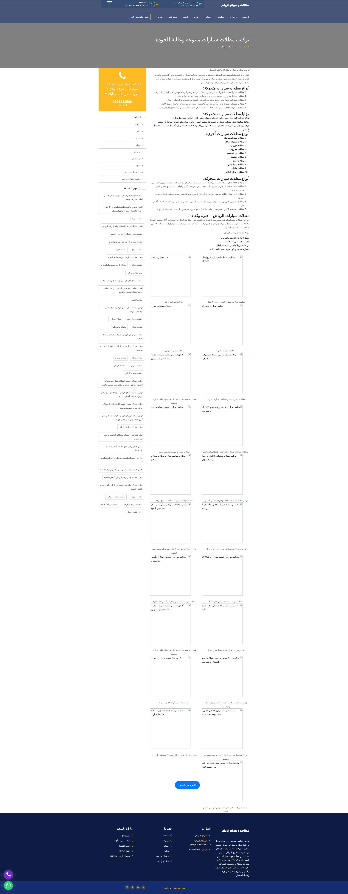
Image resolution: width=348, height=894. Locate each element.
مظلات (221, 17)
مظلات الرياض (119, 365)
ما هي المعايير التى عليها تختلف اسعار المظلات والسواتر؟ (124, 448)
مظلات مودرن (120, 358)
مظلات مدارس (137, 365)
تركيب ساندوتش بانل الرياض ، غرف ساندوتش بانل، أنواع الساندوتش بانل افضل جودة (122, 418)
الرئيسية (245, 17)
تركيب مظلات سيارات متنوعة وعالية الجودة (125, 257)
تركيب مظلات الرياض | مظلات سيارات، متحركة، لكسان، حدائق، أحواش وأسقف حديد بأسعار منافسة (122, 383)
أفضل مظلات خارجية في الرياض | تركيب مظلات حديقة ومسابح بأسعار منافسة (123, 290)
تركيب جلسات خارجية (131, 179)
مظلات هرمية (137, 218)
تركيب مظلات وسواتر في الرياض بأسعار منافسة (123, 477)
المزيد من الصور (187, 785)
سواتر (208, 17)
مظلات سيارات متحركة (133, 504)
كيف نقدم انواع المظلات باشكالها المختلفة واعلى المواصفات (123, 437)
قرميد (185, 17)
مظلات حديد (121, 249)
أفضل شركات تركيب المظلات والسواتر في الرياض (122, 226)
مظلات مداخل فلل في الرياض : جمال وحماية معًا (123, 280)
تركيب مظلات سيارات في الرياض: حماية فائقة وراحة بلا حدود (121, 348)
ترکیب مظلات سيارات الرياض (131, 427)
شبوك (138, 165)
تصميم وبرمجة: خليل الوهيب (174, 888)
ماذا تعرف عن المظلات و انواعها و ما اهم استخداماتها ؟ (122, 460)
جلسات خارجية (162, 856)
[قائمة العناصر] (105, 1)
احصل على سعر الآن (140, 17)
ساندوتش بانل (163, 861)
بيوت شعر (173, 17)
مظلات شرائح (137, 327)
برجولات (233, 17)
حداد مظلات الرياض (135, 273)
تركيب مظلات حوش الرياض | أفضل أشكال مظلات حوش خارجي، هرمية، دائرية (122, 406)
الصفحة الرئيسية (241, 47)
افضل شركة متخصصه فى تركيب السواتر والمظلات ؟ (121, 470)
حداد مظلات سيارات (135, 512)
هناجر (196, 17)
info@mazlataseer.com (200, 844)
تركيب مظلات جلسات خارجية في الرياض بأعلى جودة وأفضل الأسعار (121, 487)
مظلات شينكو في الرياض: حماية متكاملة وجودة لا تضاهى (123, 337)
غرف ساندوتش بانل (132, 172)
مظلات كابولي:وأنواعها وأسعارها (113, 265)
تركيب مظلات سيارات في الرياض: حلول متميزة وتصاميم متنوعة (124, 309)
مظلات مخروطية (119, 327)
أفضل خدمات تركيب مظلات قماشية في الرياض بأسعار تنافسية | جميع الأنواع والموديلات (124, 209)
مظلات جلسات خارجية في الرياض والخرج (126, 242)
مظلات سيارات (137, 497)
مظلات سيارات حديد (134, 319)
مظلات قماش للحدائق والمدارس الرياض (127, 234)
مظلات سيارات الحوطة (109, 504)
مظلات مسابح (137, 249)
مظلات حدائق (115, 319)
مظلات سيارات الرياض (116, 497)
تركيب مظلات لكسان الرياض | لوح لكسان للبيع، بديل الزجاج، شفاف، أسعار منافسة (122, 394)
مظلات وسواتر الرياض (134, 373)
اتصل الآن (122, 105)
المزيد (160, 17)
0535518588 (194, 849)
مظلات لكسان (137, 300)
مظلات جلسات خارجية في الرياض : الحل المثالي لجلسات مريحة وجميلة (123, 197)
